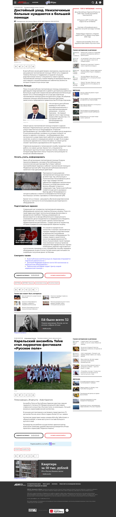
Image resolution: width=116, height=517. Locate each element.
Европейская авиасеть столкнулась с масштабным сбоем (90, 105)
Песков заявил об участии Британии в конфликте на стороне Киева (90, 99)
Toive (15, 390)
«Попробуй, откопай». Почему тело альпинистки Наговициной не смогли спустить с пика (91, 373)
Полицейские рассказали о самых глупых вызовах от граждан (89, 382)
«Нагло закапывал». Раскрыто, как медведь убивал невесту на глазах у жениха (91, 355)
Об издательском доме (34, 484)
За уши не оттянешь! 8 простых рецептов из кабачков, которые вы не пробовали (91, 349)
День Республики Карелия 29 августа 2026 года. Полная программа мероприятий (87, 13)
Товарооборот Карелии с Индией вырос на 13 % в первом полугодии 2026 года (87, 35)
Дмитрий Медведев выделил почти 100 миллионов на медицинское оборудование (46, 263)
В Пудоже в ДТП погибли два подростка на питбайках (87, 20)
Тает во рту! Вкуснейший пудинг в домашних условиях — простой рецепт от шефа (90, 367)
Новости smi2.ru (20, 333)
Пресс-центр (46, 484)
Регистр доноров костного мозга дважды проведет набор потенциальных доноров (60, 303)
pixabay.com (17, 62)
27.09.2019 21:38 (18, 7)
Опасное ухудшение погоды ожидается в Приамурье (88, 400)
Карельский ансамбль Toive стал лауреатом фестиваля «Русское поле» (87, 42)
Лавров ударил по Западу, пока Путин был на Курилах (89, 388)
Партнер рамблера (43, 510)
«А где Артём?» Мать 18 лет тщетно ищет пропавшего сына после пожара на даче (90, 60)
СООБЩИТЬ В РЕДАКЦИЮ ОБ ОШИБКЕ (37, 485)
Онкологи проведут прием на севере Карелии (59, 296)
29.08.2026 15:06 (18, 338)
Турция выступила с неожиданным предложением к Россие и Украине (90, 406)
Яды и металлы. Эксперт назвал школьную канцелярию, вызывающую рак (90, 361)
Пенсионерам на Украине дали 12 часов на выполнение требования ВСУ (89, 112)
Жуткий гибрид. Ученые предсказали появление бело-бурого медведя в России (91, 72)
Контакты (54, 484)
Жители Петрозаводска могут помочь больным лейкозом (30, 308)
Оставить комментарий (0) (58, 275)
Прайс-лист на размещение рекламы (70, 484)
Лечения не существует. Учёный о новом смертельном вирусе (90, 65)
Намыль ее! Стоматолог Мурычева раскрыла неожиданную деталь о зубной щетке (90, 54)
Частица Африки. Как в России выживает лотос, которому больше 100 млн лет (91, 78)
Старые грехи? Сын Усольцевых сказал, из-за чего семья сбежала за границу (91, 343)
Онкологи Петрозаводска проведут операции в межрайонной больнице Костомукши (25, 304)
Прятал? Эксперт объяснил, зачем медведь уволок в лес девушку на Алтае (90, 84)
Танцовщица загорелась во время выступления (89, 394)
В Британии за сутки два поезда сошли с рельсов (89, 117)
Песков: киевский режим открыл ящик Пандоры (89, 93)
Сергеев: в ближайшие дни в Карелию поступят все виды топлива (87, 28)
